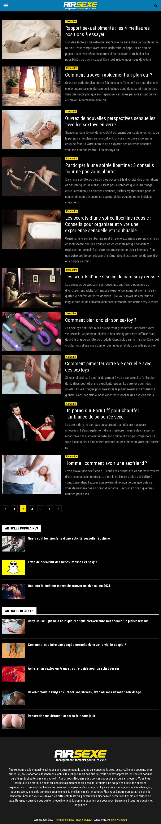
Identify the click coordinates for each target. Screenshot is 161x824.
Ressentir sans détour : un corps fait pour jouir (61, 716)
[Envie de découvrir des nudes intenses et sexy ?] (13, 567)
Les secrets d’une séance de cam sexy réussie (112, 277)
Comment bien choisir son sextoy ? (100, 320)
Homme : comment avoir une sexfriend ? (106, 463)
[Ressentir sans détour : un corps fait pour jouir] (13, 721)
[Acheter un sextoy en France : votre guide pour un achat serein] (13, 674)
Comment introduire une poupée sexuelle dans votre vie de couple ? (77, 645)
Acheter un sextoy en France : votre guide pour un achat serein (73, 668)
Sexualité (71, 21)
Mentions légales (65, 819)
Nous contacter (84, 819)
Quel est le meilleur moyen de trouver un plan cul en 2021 (69, 586)
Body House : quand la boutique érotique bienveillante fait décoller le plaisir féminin (88, 621)
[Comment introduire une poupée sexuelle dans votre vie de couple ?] (13, 650)
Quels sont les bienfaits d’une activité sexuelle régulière (69, 538)
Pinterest (111, 819)
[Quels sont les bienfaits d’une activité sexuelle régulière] (13, 544)
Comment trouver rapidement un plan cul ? (108, 75)
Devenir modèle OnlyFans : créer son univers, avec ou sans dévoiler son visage (84, 692)
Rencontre (71, 68)
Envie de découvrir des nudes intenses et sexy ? (62, 562)
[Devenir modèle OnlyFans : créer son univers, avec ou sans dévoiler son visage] (13, 697)
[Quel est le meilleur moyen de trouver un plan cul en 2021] (13, 591)
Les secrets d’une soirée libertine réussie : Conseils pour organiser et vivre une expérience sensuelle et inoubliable (108, 224)
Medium (122, 819)
